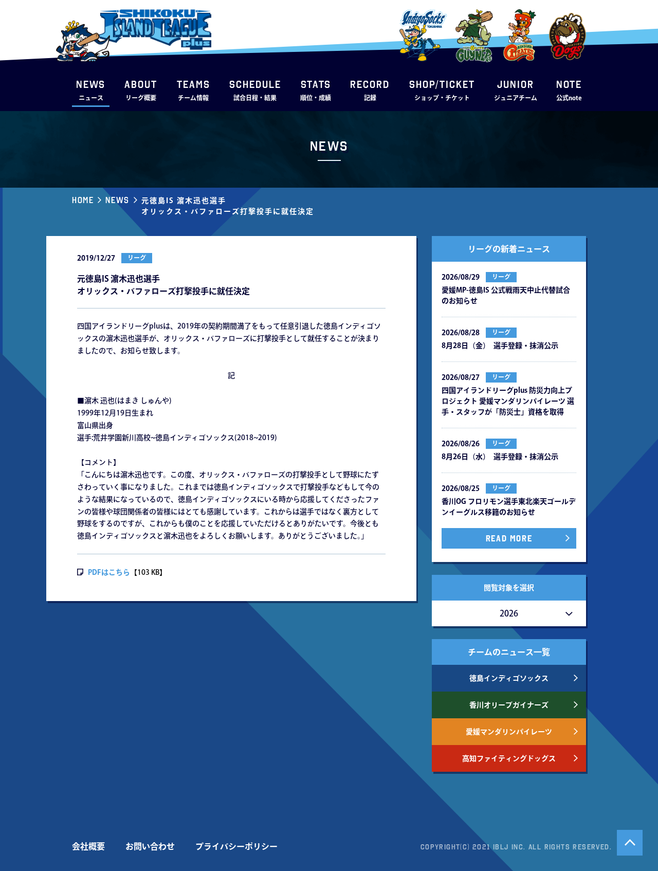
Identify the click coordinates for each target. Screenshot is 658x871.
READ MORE (509, 538)
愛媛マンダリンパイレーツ (509, 731)
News (117, 200)
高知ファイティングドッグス (509, 758)
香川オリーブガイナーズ (509, 705)
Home (83, 200)
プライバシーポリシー (236, 846)
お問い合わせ (150, 846)
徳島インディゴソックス (509, 678)
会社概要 (88, 846)
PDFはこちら (109, 572)
